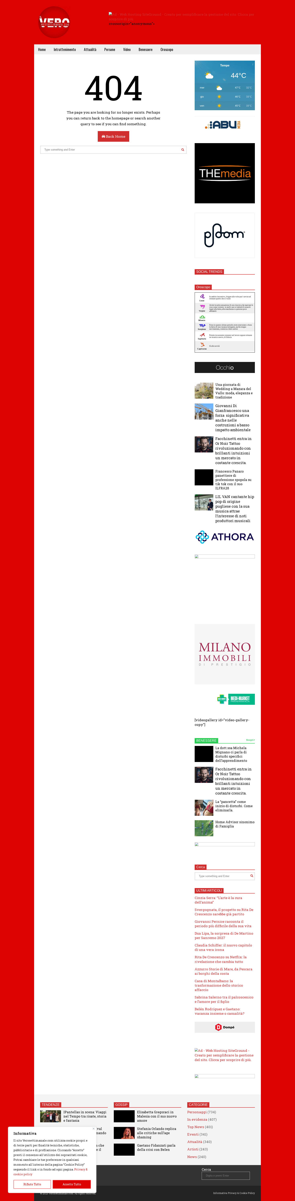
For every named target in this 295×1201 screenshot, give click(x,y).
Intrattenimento (65, 49)
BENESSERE (206, 740)
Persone (109, 49)
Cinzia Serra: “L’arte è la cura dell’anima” (218, 900)
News (192, 1156)
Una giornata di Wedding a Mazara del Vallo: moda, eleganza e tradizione (234, 390)
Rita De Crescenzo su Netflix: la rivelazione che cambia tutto (221, 959)
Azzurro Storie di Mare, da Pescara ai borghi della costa (223, 971)
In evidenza (197, 1119)
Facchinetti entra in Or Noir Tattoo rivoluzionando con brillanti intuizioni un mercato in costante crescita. (233, 450)
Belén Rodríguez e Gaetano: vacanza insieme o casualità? (219, 1011)
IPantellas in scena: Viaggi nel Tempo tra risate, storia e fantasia (84, 1116)
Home (42, 49)
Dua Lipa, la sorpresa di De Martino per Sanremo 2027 (224, 935)
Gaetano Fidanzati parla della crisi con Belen (156, 1147)
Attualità (90, 49)
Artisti (192, 1149)
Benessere (146, 49)
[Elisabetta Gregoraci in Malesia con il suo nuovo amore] (124, 1116)
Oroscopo (167, 49)
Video (127, 49)
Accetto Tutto (72, 1184)
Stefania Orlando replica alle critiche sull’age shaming (156, 1133)
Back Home (115, 136)
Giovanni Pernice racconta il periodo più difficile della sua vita (223, 923)
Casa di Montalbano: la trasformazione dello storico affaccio (219, 985)
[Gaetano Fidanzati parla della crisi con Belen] (124, 1150)
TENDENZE (51, 1104)
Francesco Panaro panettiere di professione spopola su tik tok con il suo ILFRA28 (233, 479)
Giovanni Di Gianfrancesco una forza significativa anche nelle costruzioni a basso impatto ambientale (233, 417)
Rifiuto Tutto (32, 1184)
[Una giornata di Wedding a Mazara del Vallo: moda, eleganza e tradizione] (204, 391)
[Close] (94, 1129)
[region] (52, 1160)
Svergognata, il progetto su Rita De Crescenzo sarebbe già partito (224, 911)
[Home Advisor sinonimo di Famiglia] (204, 828)
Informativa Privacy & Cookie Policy (234, 1193)
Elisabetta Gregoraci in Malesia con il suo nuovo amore (157, 1116)
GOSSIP (121, 1104)
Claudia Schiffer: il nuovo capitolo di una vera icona (223, 947)
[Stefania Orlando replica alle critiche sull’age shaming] (124, 1133)
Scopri (250, 740)
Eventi (193, 1134)
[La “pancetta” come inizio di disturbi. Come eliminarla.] (204, 808)
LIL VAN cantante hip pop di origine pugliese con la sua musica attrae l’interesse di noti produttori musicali (234, 508)
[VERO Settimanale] (54, 28)
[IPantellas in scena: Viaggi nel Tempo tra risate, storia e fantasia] (50, 1116)
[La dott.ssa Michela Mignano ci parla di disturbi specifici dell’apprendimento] (204, 754)
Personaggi (197, 1112)
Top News (195, 1127)
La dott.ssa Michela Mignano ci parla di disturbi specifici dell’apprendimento (231, 754)
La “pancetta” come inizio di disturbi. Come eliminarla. (234, 806)
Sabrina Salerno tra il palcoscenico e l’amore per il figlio (224, 999)
